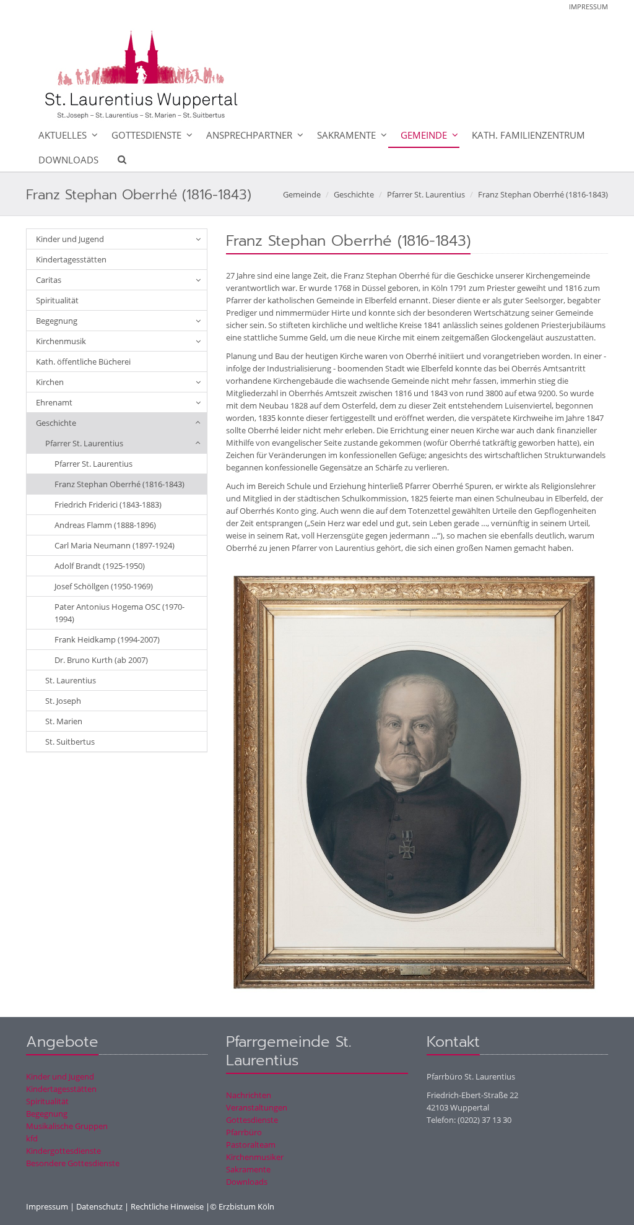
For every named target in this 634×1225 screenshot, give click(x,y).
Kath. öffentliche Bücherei (83, 361)
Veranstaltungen (256, 1107)
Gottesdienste (146, 135)
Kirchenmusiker (255, 1156)
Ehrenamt (54, 402)
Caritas (48, 279)
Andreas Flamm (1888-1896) (105, 524)
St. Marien (63, 721)
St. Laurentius (70, 680)
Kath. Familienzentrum (528, 135)
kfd (32, 1138)
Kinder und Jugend (70, 239)
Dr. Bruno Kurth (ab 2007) (101, 659)
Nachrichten (248, 1095)
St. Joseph (63, 700)
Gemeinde (424, 135)
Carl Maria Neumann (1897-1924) (114, 545)
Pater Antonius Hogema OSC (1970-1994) (119, 613)
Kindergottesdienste (63, 1150)
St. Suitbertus (70, 741)
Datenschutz (99, 1206)
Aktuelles (62, 135)
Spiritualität (57, 300)
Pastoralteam (251, 1144)
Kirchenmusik (61, 341)
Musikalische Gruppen (67, 1126)
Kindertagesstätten (71, 259)
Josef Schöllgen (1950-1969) (103, 586)
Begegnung (56, 320)
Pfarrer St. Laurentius (426, 194)
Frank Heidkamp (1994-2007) (107, 639)
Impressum (588, 6)
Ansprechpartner (249, 135)
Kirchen (50, 381)
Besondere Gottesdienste (72, 1163)
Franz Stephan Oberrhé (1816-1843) (543, 194)
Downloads (68, 160)
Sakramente (346, 135)
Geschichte (354, 194)
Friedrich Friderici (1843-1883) (108, 504)
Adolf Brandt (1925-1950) (99, 565)
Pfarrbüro (244, 1132)
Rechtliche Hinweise (167, 1206)
